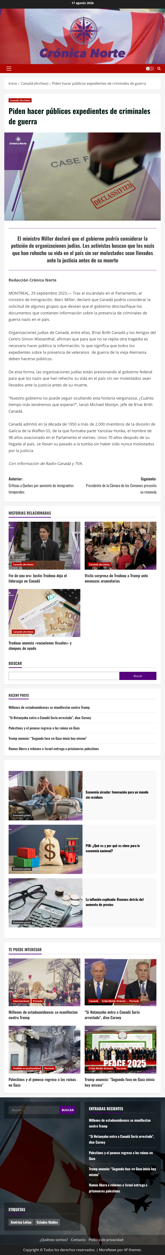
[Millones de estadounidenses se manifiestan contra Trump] (44, 982)
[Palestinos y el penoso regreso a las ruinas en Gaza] (44, 1050)
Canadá (93, 1001)
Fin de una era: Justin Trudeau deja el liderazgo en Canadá (38, 578)
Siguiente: (121, 485)
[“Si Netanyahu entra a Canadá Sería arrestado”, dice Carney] (120, 982)
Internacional (21, 1001)
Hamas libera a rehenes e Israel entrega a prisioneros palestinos (54, 748)
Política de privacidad (106, 1239)
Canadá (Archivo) (20, 100)
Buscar (15, 663)
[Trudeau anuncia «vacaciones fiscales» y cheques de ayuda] (44, 613)
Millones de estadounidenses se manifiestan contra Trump (49, 707)
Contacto (78, 1239)
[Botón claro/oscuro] (150, 68)
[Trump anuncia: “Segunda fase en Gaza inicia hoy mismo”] (120, 1050)
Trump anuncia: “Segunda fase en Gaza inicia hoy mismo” (48, 738)
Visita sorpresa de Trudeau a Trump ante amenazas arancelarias (116, 578)
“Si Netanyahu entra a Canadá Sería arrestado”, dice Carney (50, 717)
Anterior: (41, 485)
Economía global (22, 815)
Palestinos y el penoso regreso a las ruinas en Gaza (44, 728)
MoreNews (107, 1249)
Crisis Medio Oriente (114, 1001)
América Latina (21, 1222)
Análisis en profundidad (27, 1068)
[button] (9, 68)
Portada (38, 1001)
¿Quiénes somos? (54, 1239)
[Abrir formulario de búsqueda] (159, 69)
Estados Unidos (47, 1222)
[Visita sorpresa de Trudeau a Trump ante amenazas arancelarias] (120, 546)
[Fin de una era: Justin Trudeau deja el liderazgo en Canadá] (44, 546)
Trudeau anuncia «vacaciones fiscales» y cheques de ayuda (40, 645)
